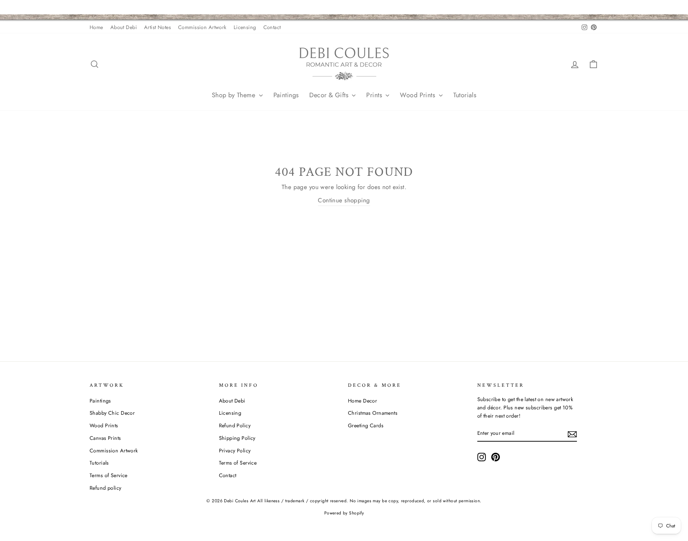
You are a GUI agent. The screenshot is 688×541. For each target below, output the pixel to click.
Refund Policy (235, 425)
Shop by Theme (234, 95)
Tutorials (465, 95)
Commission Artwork (202, 27)
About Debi (123, 27)
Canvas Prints (105, 438)
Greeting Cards (365, 425)
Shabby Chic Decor (112, 413)
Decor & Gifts (329, 95)
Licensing (245, 27)
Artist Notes (157, 27)
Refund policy (105, 487)
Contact (272, 27)
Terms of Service (109, 475)
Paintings (286, 95)
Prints (375, 95)
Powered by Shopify (344, 513)
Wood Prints (418, 95)
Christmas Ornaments (372, 413)
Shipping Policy (237, 438)
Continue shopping (344, 200)
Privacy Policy (235, 450)
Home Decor (362, 400)
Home (96, 27)
